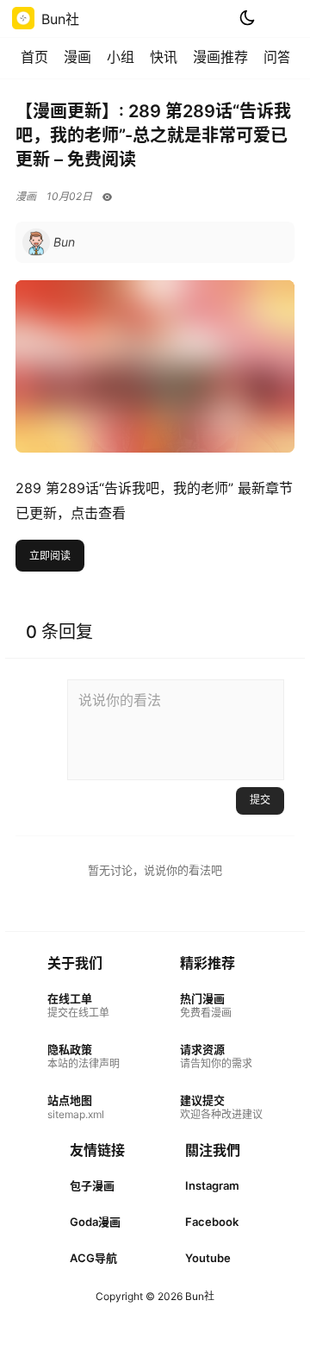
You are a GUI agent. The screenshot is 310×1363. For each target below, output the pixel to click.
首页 (34, 57)
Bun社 (198, 1296)
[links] (83, 1006)
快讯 (163, 57)
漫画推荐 (220, 57)
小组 (120, 57)
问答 (277, 57)
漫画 (77, 57)
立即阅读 (50, 555)
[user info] (48, 242)
